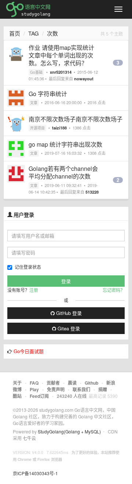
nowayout (84, 78)
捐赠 (102, 389)
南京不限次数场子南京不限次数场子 (75, 119)
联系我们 (81, 389)
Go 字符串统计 (48, 93)
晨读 (72, 383)
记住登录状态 (28, 267)
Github (91, 383)
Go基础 (36, 72)
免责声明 (56, 389)
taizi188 (59, 128)
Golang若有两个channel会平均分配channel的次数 (63, 172)
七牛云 (29, 438)
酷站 (17, 396)
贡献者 (53, 383)
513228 (92, 192)
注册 (33, 290)
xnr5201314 (61, 72)
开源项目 (37, 128)
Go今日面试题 (29, 351)
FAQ (34, 383)
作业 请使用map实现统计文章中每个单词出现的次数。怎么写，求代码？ (61, 55)
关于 (17, 383)
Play (34, 389)
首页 (14, 33)
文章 (33, 102)
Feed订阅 (39, 396)
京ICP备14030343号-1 (35, 473)
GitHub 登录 (68, 312)
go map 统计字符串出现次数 (65, 144)
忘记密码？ (114, 290)
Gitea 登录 (68, 328)
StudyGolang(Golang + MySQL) (69, 431)
